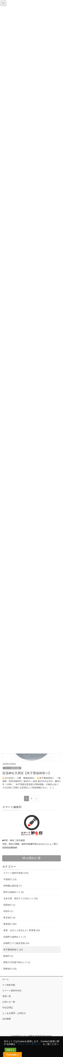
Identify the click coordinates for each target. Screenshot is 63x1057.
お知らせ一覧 (8, 1002)
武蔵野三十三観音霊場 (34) (16, 943)
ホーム (5, 979)
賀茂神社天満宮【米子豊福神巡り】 (26, 773)
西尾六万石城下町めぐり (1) (16, 962)
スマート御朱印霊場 (12, 768)
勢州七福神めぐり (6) (13, 892)
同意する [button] (10, 1050)
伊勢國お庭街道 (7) (12, 885)
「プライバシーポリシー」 (29, 1044)
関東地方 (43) (10, 968)
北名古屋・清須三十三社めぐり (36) (20, 898)
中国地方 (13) (10, 879)
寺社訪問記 (7, 1007)
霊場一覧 (6, 996)
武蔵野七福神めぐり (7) (14, 937)
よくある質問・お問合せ (14, 1013)
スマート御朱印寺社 (12, 990)
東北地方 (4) (9, 917)
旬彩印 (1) (8, 911)
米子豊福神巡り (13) (13, 949)
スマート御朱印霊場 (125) (15, 873)
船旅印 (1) (8, 956)
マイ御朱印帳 (8, 985)
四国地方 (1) (9, 905)
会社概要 (6, 1019)
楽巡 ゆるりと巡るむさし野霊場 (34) (21, 930)
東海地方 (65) (10, 924)
